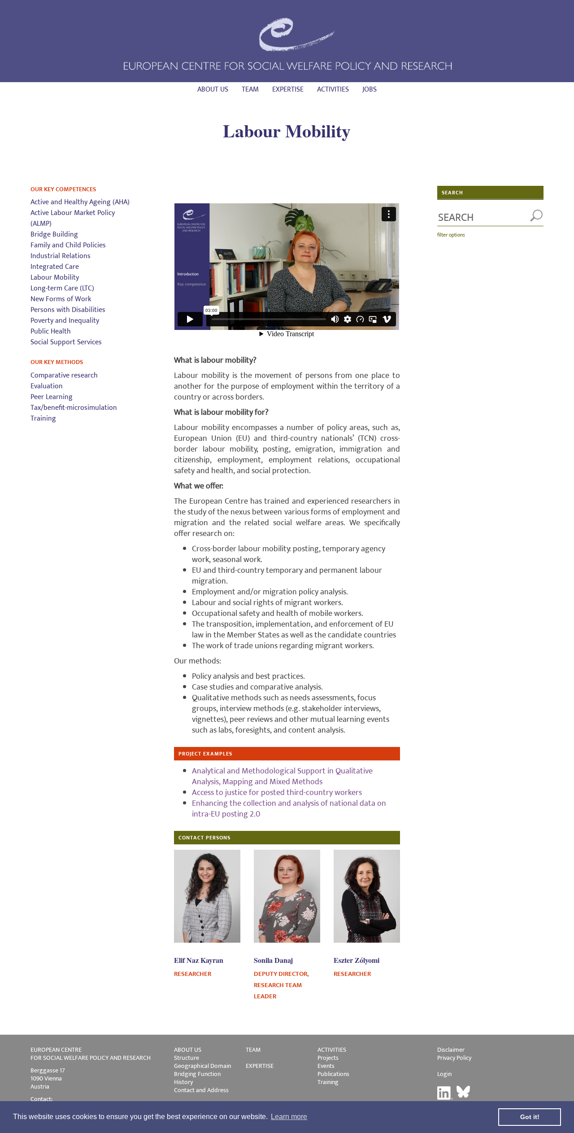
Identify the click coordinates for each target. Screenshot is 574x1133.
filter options (451, 234)
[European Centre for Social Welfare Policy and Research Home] (287, 43)
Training (43, 419)
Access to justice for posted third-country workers (277, 792)
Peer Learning (51, 397)
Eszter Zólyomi (356, 960)
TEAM (253, 1050)
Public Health (50, 331)
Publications (333, 1074)
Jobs (369, 89)
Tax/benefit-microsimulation (73, 408)
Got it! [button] (529, 1116)
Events (326, 1066)
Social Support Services (66, 342)
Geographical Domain (202, 1066)
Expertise (288, 89)
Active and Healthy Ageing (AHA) (80, 202)
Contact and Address (201, 1090)
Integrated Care (54, 267)
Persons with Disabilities (67, 310)
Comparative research (64, 375)
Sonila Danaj (273, 960)
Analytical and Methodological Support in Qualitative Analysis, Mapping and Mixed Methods (282, 776)
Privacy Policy (454, 1058)
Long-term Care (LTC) (62, 288)
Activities (333, 89)
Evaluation (46, 386)
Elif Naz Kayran (198, 960)
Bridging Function (197, 1074)
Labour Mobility (54, 278)
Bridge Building (54, 234)
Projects (328, 1058)
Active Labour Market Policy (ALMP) (72, 218)
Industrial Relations (60, 256)
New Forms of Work (60, 299)
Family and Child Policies (68, 245)
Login (444, 1074)
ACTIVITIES (331, 1050)
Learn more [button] (289, 1116)
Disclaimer (451, 1050)
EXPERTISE (260, 1066)
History (183, 1082)
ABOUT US (187, 1050)
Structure (186, 1058)
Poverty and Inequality (64, 321)
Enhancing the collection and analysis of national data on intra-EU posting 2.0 (289, 809)
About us (212, 89)
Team (250, 89)
